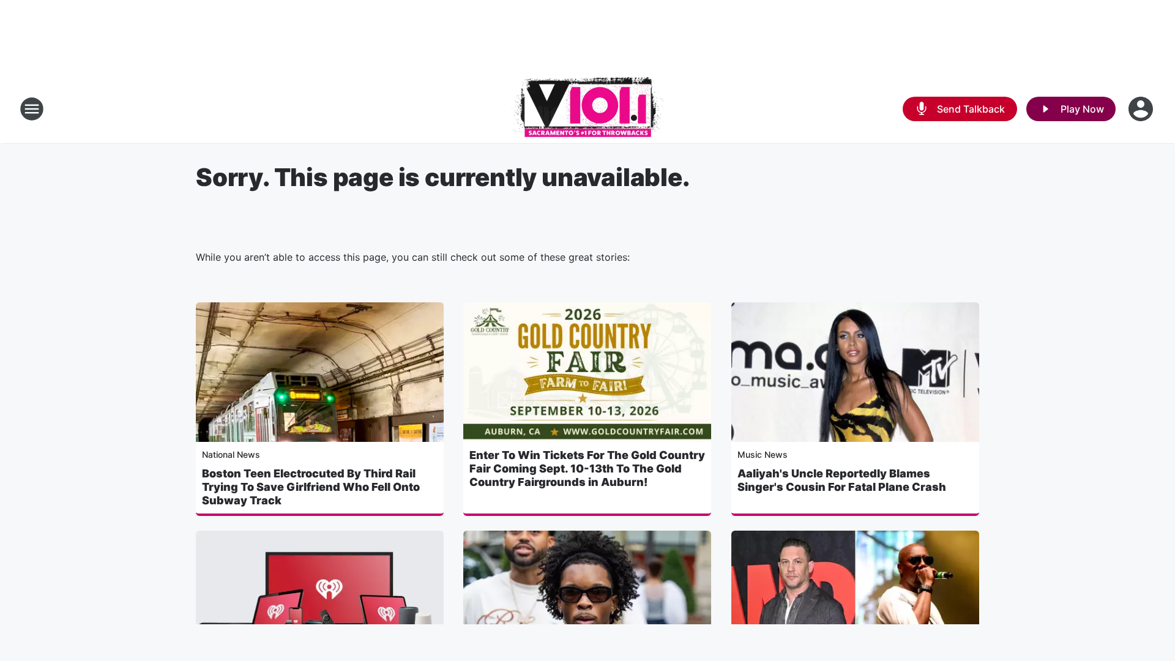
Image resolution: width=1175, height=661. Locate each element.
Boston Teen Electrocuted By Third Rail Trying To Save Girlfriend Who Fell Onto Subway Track (311, 487)
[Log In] (1141, 109)
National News (231, 454)
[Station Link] (587, 109)
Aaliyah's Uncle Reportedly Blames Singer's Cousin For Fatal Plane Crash (841, 480)
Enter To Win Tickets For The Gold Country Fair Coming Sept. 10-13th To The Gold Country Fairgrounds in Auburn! (587, 468)
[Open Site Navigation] (32, 109)
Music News (762, 454)
